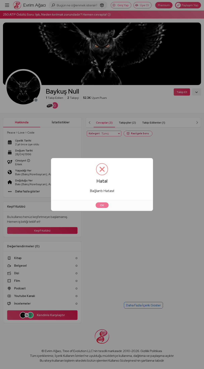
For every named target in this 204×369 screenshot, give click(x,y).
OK (102, 205)
